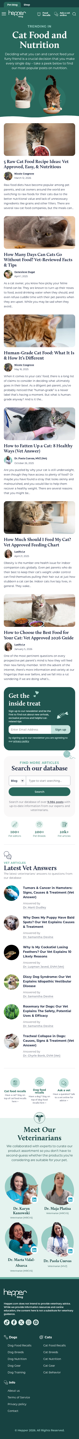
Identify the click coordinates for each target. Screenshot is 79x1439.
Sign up (60, 729)
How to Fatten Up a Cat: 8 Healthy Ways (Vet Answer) (38, 448)
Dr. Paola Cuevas (58, 1260)
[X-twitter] (21, 1322)
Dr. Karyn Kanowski (21, 1210)
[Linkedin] (34, 1199)
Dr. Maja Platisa (57, 1208)
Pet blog (12, 4)
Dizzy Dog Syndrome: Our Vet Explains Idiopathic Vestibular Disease (47, 981)
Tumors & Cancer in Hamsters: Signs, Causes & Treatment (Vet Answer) (48, 892)
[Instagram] (28, 1322)
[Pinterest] (36, 1322)
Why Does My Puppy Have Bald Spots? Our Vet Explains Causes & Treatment (49, 922)
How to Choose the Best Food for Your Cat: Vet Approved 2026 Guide (39, 635)
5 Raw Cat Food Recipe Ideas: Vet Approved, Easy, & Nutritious (36, 164)
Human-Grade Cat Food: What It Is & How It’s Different (39, 355)
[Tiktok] (7, 1322)
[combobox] (48, 780)
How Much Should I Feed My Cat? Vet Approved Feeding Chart (37, 542)
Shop (27, 4)
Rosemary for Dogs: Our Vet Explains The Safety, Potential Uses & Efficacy (47, 1011)
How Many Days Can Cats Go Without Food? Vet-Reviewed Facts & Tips (38, 260)
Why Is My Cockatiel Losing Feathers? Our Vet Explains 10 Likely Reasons (47, 951)
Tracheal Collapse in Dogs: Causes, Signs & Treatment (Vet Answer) (48, 1040)
